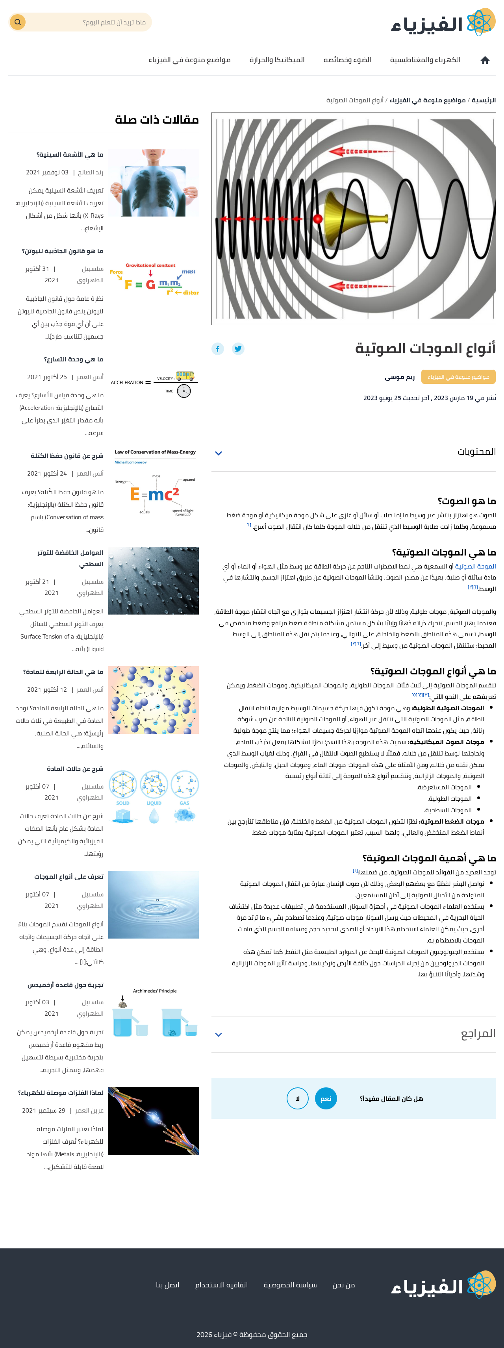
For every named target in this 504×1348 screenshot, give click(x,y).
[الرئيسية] (484, 60)
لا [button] (298, 1098)
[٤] (420, 694)
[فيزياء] (443, 21)
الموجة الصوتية (475, 566)
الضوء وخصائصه (347, 59)
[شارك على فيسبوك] (217, 349)
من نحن (344, 1284)
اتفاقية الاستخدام (221, 1284)
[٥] (414, 694)
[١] (248, 524)
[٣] (426, 694)
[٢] (470, 586)
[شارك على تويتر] (238, 349)
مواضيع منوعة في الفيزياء (189, 59)
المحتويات (477, 451)
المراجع (478, 1033)
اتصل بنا (168, 1284)
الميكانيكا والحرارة (277, 59)
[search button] (18, 22)
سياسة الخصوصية (290, 1284)
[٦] (355, 870)
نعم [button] (326, 1098)
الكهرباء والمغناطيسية (425, 59)
